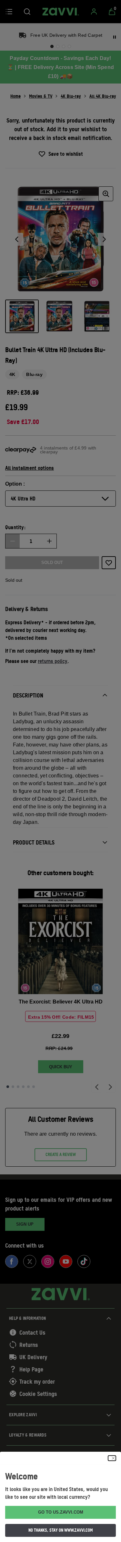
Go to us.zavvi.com (60, 1512)
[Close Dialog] (112, 1458)
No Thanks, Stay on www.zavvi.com (60, 1530)
